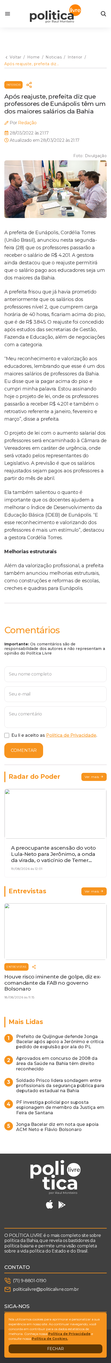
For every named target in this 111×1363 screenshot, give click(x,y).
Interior (13, 85)
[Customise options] (103, 14)
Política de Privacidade (71, 735)
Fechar (55, 1348)
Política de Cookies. (50, 1339)
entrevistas (16, 966)
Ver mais (92, 777)
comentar (24, 750)
